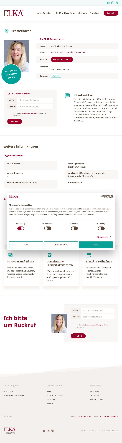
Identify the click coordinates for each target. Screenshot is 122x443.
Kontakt (111, 13)
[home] (13, 13)
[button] (45, 13)
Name (11, 100)
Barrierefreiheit (97, 400)
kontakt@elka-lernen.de (109, 416)
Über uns (82, 13)
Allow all (95, 245)
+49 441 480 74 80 (84, 416)
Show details (102, 237)
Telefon (12, 106)
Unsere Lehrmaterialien (14, 395)
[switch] (47, 228)
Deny (26, 245)
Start (49, 391)
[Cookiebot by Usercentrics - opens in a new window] (102, 196)
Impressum (94, 391)
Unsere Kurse (9, 391)
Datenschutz (95, 395)
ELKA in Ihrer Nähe (65, 13)
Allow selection (61, 245)
